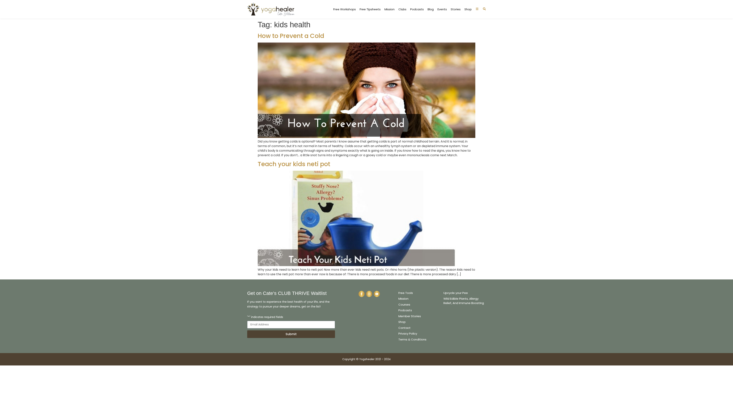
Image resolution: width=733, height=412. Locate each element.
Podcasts (417, 9)
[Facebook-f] (361, 294)
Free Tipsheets (370, 9)
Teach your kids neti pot (294, 164)
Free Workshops (344, 9)
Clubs (402, 9)
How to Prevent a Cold (291, 35)
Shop (468, 9)
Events (442, 9)
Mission (389, 9)
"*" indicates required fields (265, 317)
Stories (456, 9)
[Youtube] (377, 294)
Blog (431, 9)
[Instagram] (369, 294)
